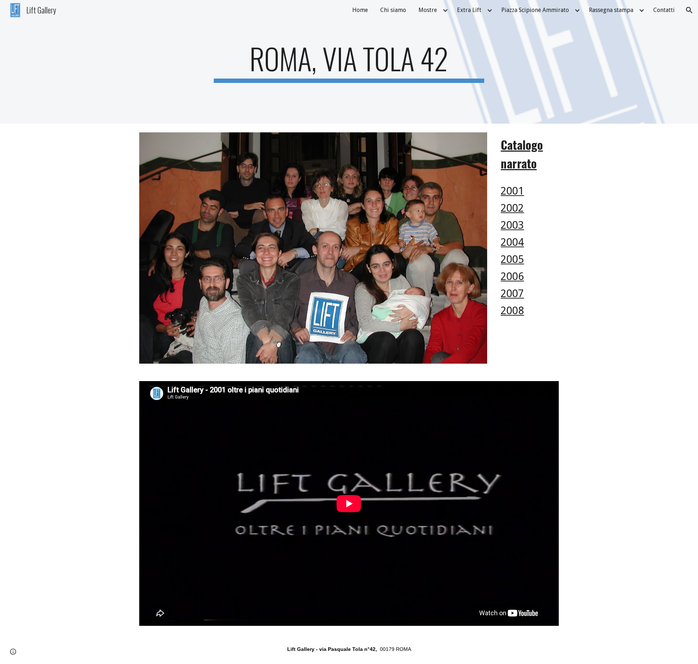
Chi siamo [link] (393, 10)
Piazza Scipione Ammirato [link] (535, 10)
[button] (689, 10)
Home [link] (360, 10)
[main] (349, 62)
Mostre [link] (427, 10)
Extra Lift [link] (469, 10)
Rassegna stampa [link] (611, 10)
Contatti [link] (664, 10)
